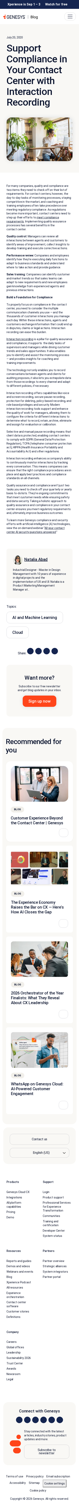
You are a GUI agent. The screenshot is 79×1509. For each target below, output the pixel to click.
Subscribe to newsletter (47, 1451)
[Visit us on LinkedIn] (19, 1420)
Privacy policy (34, 1476)
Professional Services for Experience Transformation (57, 1206)
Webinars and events (19, 1271)
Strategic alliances (55, 1266)
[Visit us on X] (35, 1420)
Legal (9, 1379)
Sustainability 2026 (18, 1358)
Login (46, 1192)
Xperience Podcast (18, 1282)
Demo (10, 1217)
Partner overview (53, 1261)
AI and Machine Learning (34, 617)
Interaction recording (19, 339)
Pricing (10, 1212)
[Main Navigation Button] (70, 16)
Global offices (15, 1347)
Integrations (14, 1197)
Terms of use (14, 1476)
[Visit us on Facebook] (43, 1420)
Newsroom (13, 1374)
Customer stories (17, 1311)
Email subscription (58, 1476)
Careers (11, 1342)
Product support (53, 1197)
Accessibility (18, 1482)
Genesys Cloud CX (18, 1192)
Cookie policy (38, 1490)
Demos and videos (18, 1266)
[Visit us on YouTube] (51, 1420)
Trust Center (14, 1363)
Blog (9, 1277)
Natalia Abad (36, 559)
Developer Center (54, 1230)
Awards (11, 1368)
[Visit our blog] (60, 1420)
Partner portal (52, 1277)
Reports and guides (18, 1261)
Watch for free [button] (56, 4)
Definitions (13, 1317)
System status (52, 1236)
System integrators (55, 1271)
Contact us (39, 1139)
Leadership (13, 1352)
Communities (51, 1216)
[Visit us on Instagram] (27, 1420)
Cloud (17, 632)
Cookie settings (54, 1483)
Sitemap (34, 1482)
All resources (14, 1287)
